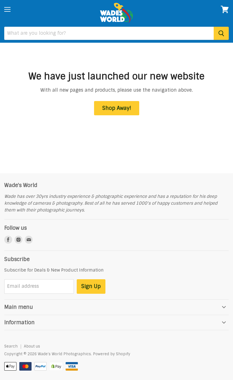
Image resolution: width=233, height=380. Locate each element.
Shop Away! (116, 108)
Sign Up (91, 286)
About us (32, 346)
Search (11, 346)
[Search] (221, 33)
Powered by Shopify (111, 354)
